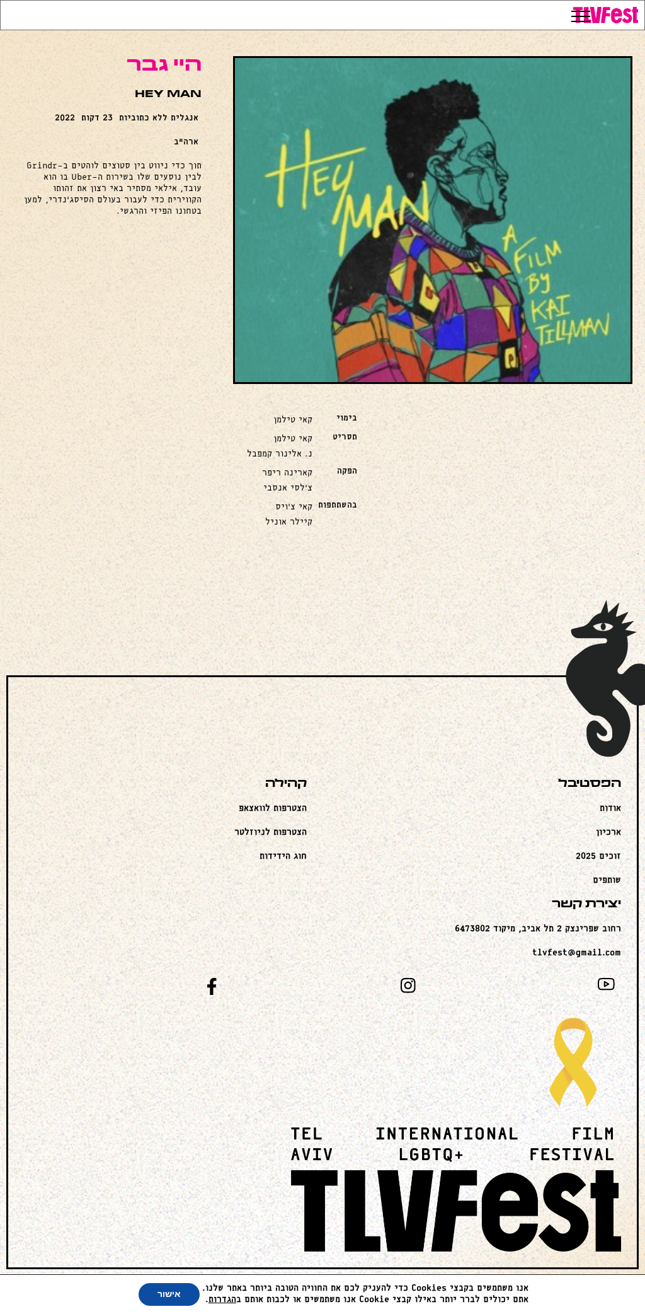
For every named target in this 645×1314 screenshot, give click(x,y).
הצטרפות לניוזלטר (270, 833)
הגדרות (222, 1300)
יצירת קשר (586, 904)
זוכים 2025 (598, 856)
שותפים (607, 880)
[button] (606, 17)
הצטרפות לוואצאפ (273, 809)
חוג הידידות (283, 856)
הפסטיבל (589, 784)
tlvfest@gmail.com (576, 953)
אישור (169, 1294)
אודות (610, 809)
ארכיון (608, 833)
